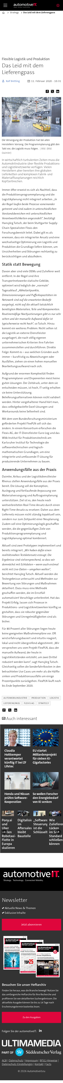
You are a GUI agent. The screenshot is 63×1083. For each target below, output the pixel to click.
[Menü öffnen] (5, 5)
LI (41, 1030)
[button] (4, 831)
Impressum (31, 1060)
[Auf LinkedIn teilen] (58, 91)
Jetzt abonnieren (31, 924)
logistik (54, 698)
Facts (48, 1064)
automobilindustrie (15, 698)
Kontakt (39, 1064)
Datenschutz (16, 1060)
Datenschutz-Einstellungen (17, 1064)
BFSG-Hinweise (48, 1060)
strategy (43, 703)
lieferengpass (12, 703)
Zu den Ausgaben (32, 1017)
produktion (38, 698)
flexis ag (29, 703)
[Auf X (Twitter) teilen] (53, 91)
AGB (4, 1060)
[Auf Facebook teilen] (47, 91)
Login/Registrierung (58, 5)
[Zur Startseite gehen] (25, 5)
